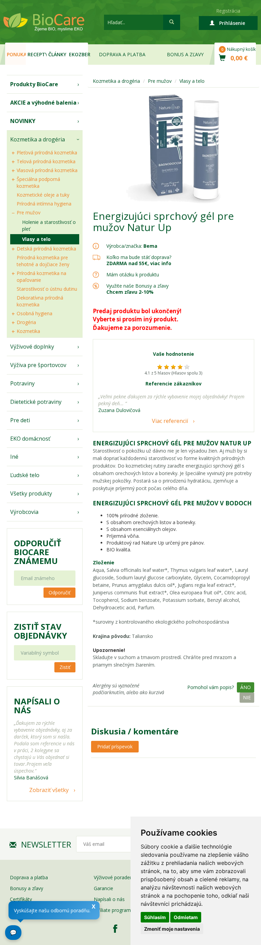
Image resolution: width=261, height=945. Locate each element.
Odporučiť (59, 592)
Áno (245, 687)
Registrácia (228, 10)
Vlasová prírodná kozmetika (47, 170)
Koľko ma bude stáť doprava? (138, 257)
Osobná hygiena (34, 313)
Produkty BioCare (34, 84)
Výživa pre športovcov (38, 365)
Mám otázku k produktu (132, 275)
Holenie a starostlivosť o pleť (49, 225)
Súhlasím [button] (155, 917)
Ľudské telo (24, 475)
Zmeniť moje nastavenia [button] (172, 929)
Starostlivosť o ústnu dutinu (47, 289)
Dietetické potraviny (36, 402)
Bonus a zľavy (185, 54)
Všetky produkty (31, 493)
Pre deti (20, 420)
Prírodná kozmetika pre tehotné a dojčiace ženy (43, 261)
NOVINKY (22, 121)
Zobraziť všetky (49, 790)
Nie (247, 697)
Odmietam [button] (186, 917)
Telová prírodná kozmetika (46, 161)
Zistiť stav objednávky (40, 631)
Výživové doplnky (32, 346)
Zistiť (64, 667)
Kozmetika (28, 331)
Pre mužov (28, 212)
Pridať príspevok (115, 746)
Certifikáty (21, 899)
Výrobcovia (24, 512)
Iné (14, 456)
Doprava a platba (122, 54)
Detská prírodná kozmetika (46, 248)
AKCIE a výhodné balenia (43, 102)
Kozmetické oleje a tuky (43, 195)
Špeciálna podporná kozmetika (38, 182)
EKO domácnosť (30, 438)
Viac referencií (170, 421)
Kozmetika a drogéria (37, 139)
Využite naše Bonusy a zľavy (137, 289)
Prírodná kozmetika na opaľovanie (41, 276)
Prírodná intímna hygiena (44, 203)
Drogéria (26, 322)
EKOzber (78, 54)
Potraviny (22, 383)
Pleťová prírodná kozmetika (47, 152)
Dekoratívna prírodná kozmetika (40, 301)
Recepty (37, 54)
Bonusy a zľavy (26, 888)
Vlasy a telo (36, 239)
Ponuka (16, 54)
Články (57, 54)
